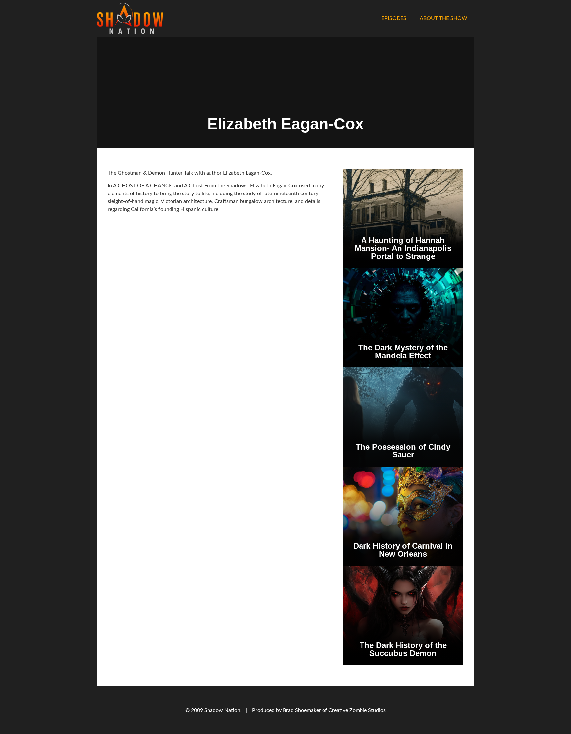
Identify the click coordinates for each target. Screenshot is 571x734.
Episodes (393, 18)
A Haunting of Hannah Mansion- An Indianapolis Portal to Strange (403, 248)
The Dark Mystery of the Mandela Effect (403, 351)
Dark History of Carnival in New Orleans (403, 549)
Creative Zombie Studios (357, 710)
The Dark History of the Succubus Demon (403, 649)
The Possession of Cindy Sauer (403, 450)
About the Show (443, 18)
